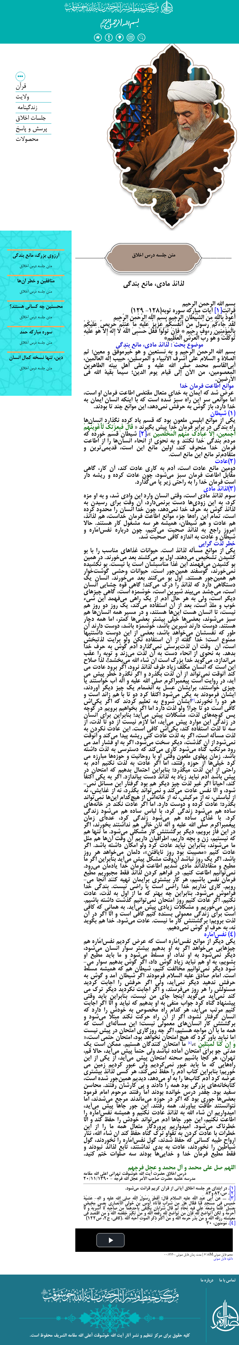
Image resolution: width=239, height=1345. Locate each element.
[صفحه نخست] (98, 37)
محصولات (27, 139)
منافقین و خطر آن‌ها (35, 281)
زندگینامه (26, 108)
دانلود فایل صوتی (223, 1259)
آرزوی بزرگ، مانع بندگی (35, 256)
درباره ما (207, 1280)
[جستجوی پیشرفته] (130, 37)
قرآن (21, 86)
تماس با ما (228, 1280)
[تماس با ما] (119, 37)
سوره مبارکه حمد (36, 332)
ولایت (22, 97)
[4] (232, 1223)
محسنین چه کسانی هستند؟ (36, 307)
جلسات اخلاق (31, 118)
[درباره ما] (109, 37)
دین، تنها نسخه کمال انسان (36, 358)
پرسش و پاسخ (31, 129)
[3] (232, 1198)
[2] (142, 434)
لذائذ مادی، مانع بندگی (153, 284)
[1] (218, 311)
